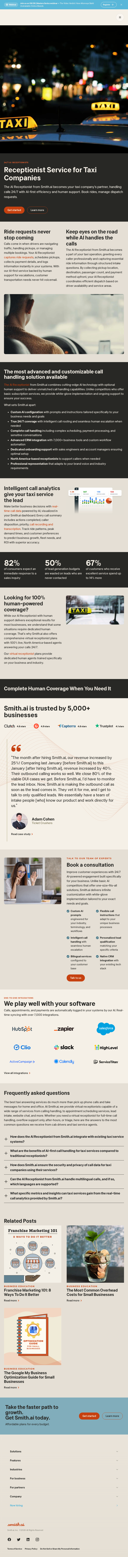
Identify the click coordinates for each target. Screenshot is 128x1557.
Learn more (37, 210)
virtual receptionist (22, 653)
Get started (14, 210)
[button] (64, 1139)
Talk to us (75, 977)
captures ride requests (19, 257)
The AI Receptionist (17, 384)
